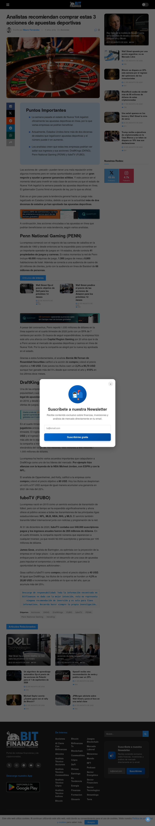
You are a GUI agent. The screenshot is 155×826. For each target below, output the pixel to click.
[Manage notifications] (147, 819)
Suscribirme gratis (77, 437)
